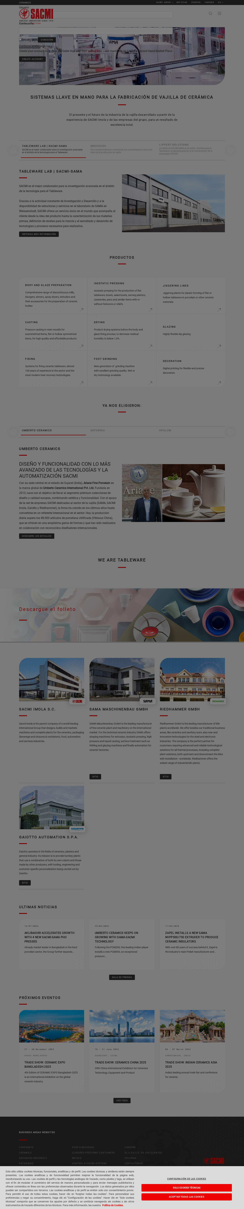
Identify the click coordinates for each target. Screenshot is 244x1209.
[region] (122, 1187)
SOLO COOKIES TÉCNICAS (187, 1187)
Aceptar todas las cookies (186, 1197)
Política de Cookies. (113, 1205)
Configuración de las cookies (186, 1179)
